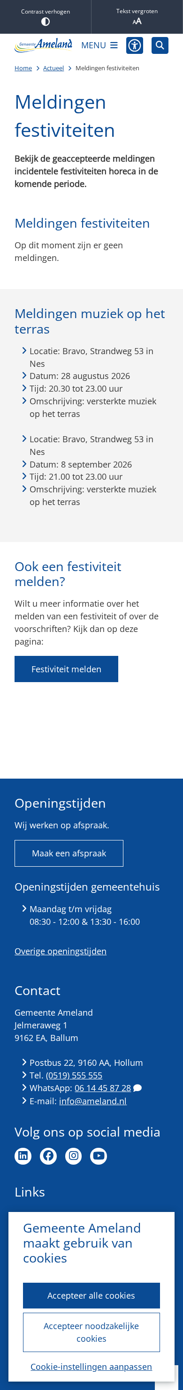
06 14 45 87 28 (103, 1087)
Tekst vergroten (137, 11)
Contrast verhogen (45, 11)
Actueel (53, 68)
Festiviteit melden (66, 669)
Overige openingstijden (61, 951)
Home (23, 68)
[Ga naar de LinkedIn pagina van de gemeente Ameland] (23, 1156)
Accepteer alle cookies (91, 1295)
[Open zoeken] (160, 45)
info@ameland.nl (93, 1101)
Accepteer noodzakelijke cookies (91, 1332)
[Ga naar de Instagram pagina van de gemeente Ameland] (73, 1156)
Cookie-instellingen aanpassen (91, 1366)
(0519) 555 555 (74, 1075)
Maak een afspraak (69, 853)
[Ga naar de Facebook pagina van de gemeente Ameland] (48, 1156)
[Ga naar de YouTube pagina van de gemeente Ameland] (98, 1156)
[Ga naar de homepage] (44, 45)
